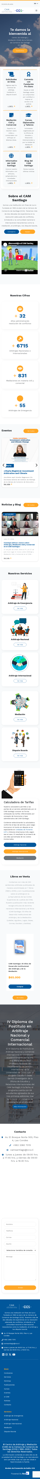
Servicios (7, 1377)
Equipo (27, 232)
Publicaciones (9, 1385)
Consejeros (11, 232)
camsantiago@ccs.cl (21, 1150)
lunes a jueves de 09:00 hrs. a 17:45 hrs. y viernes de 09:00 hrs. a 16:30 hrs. (20, 1157)
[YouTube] (14, 1355)
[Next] (36, 465)
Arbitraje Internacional (20, 851)
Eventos (7, 1393)
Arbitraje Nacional (20, 845)
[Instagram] (6, 1355)
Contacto (7, 1405)
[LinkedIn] (3, 1355)
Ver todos (30, 431)
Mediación (20, 858)
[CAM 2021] (7, 10)
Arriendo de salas (7, 4)
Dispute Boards (10, 1432)
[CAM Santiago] (12, 1306)
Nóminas (7, 1381)
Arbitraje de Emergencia (13, 1416)
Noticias (7, 1401)
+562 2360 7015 (22, 1145)
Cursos (6, 1389)
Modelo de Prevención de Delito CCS (20, 1468)
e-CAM (6, 1397)
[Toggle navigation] (36, 10)
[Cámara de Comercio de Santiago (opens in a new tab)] (19, 11)
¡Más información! (20, 1106)
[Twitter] (10, 1355)
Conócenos (20, 51)
